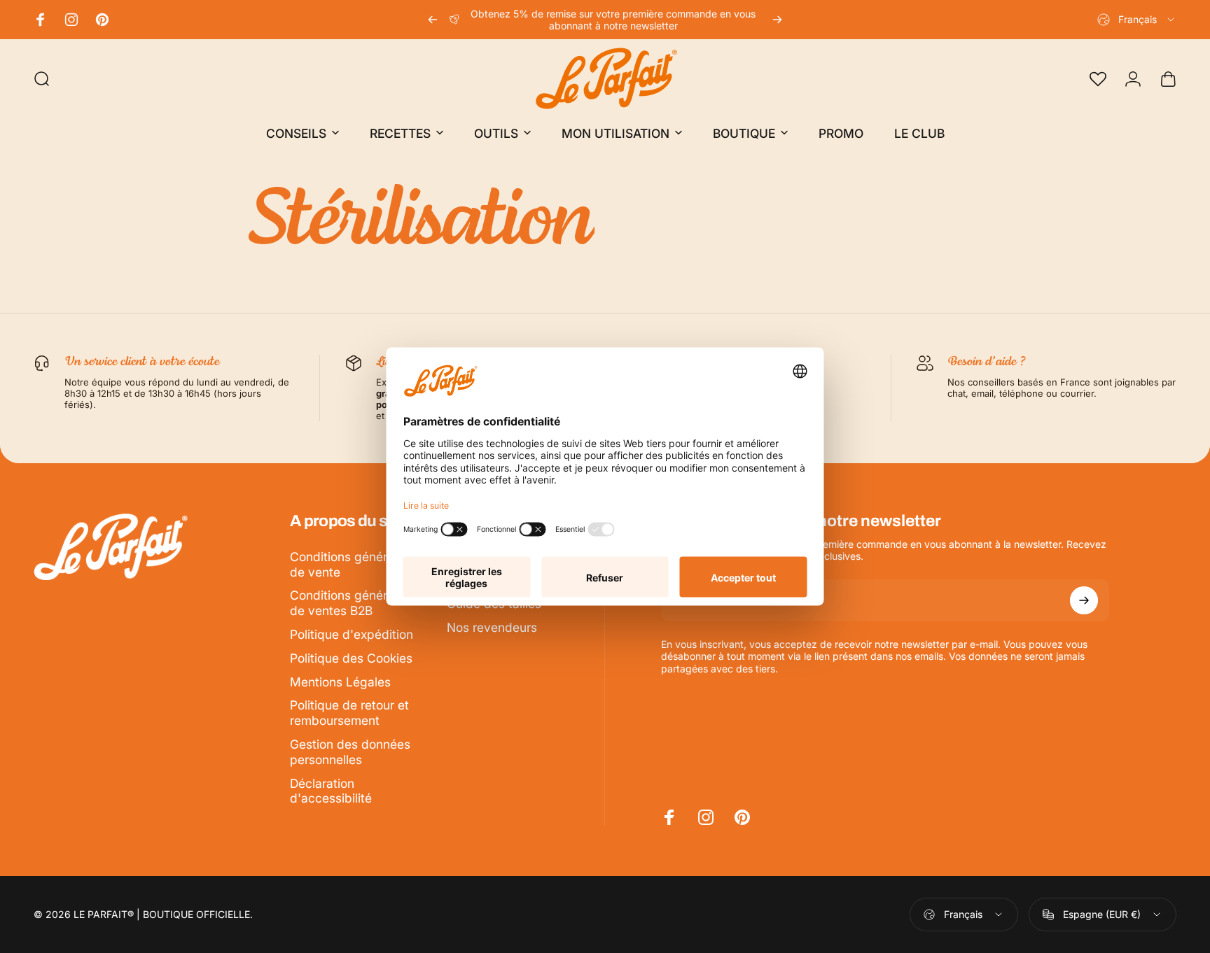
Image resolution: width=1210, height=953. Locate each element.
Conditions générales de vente (350, 564)
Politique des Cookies (351, 658)
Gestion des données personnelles (350, 752)
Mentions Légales (340, 682)
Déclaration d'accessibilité (331, 791)
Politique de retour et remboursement (349, 713)
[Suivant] (777, 19)
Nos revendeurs (492, 627)
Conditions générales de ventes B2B (350, 603)
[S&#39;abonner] (1084, 600)
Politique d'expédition (351, 634)
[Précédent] (432, 19)
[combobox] (1136, 19)
